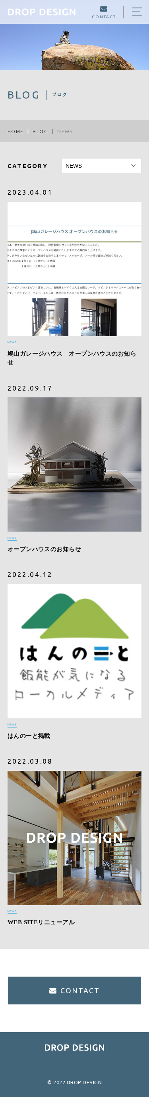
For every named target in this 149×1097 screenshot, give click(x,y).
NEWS (12, 342)
